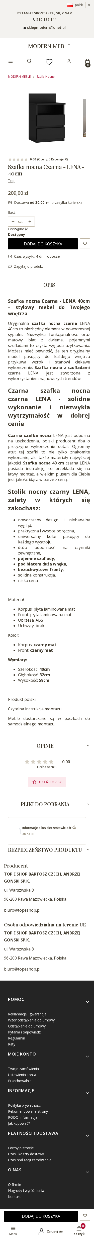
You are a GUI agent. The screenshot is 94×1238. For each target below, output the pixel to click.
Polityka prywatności (24, 1105)
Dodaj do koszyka (43, 244)
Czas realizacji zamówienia (29, 1160)
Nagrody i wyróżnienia (26, 1190)
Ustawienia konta (22, 1074)
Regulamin (16, 1038)
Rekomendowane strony (28, 1111)
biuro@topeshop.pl (22, 910)
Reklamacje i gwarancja (27, 1014)
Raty (11, 1044)
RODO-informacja (22, 1117)
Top (11, 180)
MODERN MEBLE (49, 46)
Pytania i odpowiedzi (24, 1032)
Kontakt (14, 1196)
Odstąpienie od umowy (27, 1026)
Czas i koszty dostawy (26, 1154)
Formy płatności (21, 1148)
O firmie (14, 1184)
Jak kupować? (19, 1123)
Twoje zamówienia (23, 1068)
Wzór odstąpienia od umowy (31, 1020)
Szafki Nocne (46, 76)
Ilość (12, 212)
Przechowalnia (20, 1080)
